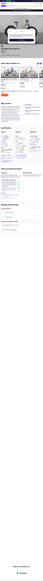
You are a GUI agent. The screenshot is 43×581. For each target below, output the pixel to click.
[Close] (22, 0)
